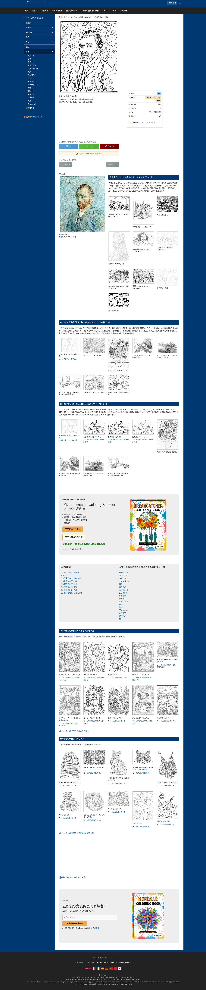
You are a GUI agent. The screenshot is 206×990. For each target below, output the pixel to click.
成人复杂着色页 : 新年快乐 (68, 359)
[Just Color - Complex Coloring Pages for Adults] (88, 968)
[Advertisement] (89, 122)
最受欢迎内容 (57, 11)
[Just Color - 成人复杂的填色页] (115, 968)
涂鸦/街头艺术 (124, 601)
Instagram (110, 958)
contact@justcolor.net (172, 982)
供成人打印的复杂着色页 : (74, 877)
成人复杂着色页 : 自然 (69, 584)
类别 (33, 11)
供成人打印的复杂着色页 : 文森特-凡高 (92, 322)
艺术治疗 (64, 575)
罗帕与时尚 (123, 610)
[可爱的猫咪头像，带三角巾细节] (167, 779)
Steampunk (123, 573)
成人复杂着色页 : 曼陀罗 (70, 573)
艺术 (65, 17)
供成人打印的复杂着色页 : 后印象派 (91, 404)
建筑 (121, 584)
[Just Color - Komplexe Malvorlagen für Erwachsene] (106, 968)
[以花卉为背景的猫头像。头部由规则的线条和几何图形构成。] (143, 764)
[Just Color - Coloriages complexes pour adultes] (93, 968)
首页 (60, 17)
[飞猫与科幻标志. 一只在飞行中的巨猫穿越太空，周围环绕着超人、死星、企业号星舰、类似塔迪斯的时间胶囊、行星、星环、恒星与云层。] (143, 820)
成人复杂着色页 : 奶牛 (168, 721)
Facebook (96, 958)
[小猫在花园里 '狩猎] (167, 818)
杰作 (70, 17)
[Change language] (180, 3)
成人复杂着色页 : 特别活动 (71, 578)
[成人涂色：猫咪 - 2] (118, 806)
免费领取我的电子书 (75, 923)
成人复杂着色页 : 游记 (69, 587)
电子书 (106, 11)
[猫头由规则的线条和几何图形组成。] (94, 764)
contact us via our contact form (144, 982)
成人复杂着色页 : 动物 (69, 581)
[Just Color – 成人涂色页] (37, 2)
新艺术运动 (123, 590)
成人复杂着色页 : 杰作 (119, 677)
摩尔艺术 (122, 587)
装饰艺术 (122, 616)
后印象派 (148, 97)
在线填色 (123, 11)
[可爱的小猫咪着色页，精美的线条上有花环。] (94, 812)
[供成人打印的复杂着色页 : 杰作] (60, 877)
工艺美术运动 (124, 581)
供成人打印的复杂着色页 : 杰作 (138, 177)
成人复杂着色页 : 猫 (69, 785)
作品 (114, 11)
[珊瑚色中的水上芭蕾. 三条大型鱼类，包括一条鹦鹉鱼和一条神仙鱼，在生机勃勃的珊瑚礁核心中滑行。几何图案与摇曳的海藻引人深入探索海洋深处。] (118, 715)
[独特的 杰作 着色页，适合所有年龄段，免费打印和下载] (119, 307)
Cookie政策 (120, 962)
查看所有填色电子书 (74, 537)
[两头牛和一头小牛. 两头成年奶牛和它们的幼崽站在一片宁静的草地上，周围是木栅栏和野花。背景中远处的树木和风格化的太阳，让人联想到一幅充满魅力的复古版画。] (167, 715)
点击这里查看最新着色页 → (78, 731)
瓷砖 (121, 604)
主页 (26, 11)
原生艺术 (122, 578)
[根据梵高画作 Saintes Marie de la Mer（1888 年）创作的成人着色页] (167, 212)
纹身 (121, 607)
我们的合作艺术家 (72, 11)
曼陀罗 (28, 23)
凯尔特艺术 (123, 575)
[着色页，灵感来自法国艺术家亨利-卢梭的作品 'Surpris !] (143, 283)
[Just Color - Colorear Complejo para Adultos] (102, 968)
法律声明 (113, 962)
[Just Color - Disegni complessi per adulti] (98, 968)
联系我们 (106, 962)
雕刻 (121, 619)
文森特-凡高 (157, 97)
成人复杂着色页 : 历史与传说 (72, 593)
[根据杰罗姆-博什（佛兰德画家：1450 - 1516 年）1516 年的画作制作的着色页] (143, 224)
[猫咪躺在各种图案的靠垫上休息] (69, 779)
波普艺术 (122, 599)
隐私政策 (96, 928)
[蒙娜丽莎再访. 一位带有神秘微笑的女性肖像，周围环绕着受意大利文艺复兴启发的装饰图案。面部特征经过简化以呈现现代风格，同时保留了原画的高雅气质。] (118, 671)
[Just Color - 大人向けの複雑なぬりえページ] (119, 968)
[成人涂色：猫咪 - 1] (69, 812)
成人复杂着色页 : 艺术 (69, 590)
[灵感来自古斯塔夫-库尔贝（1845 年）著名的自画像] (143, 246)
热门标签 (99, 962)
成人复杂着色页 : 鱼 (118, 721)
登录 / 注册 (172, 3)
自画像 (158, 100)
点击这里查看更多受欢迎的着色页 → (82, 833)
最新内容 (45, 11)
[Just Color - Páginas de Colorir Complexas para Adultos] (111, 968)
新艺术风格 (123, 593)
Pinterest (103, 958)
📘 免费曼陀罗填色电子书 (33, 117)
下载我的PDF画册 (72, 529)
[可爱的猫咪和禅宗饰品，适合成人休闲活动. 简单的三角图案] (118, 775)
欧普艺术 (122, 596)
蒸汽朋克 (122, 613)
